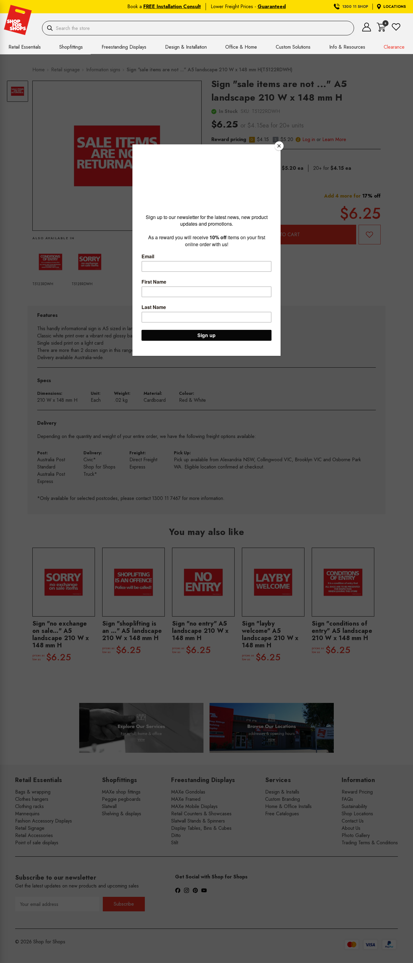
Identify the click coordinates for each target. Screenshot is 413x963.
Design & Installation (186, 46)
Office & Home (241, 46)
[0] (381, 30)
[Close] (279, 145)
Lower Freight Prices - (248, 6)
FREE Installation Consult (172, 6)
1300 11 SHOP (355, 6)
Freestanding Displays (124, 46)
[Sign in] (366, 29)
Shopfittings (71, 46)
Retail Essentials (24, 46)
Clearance (394, 46)
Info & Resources (347, 46)
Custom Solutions (293, 46)
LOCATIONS (394, 6)
